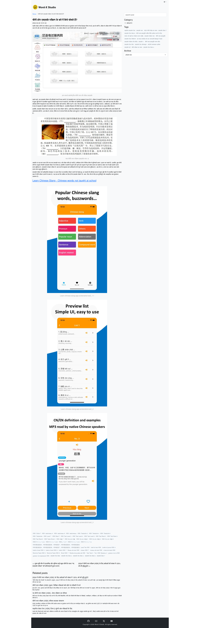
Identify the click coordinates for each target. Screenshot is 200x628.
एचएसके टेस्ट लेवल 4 (78, 556)
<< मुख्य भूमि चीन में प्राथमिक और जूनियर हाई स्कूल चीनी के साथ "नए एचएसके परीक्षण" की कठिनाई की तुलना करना (53, 564)
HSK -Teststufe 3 (83, 533)
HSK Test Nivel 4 (112, 536)
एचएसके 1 (141, 42)
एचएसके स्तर (139, 30)
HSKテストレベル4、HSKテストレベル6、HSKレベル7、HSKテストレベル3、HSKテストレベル (62, 542)
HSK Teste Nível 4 (49, 539)
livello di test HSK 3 (39, 550)
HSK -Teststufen (37, 536)
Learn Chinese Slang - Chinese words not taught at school (64, 180)
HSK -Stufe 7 (37, 533)
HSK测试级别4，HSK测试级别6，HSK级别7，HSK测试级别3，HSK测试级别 (56, 545)
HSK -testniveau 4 (47, 533)
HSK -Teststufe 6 (105, 533)
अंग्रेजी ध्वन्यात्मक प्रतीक (154, 44)
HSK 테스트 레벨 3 (82, 539)
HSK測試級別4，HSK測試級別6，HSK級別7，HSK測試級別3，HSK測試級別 (56, 547)
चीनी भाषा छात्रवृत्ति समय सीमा (152, 42)
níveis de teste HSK (109, 550)
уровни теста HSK (114, 553)
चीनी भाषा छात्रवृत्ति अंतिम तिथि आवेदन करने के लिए (149, 33)
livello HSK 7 (62, 550)
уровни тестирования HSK (41, 556)
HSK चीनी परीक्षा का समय (150, 30)
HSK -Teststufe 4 (94, 533)
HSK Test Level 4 (77, 536)
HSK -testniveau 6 (59, 533)
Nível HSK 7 (64, 553)
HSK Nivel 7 (56, 536)
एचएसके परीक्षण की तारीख (130, 42)
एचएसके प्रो (127, 47)
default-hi (129, 23)
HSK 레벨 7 (60, 539)
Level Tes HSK (85, 547)
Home (34, 14)
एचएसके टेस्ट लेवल (55, 556)
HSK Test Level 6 (89, 536)
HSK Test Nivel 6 (38, 539)
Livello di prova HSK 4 (108, 547)
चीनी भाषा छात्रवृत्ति (160, 36)
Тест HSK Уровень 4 (100, 553)
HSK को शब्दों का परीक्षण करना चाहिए (133, 36)
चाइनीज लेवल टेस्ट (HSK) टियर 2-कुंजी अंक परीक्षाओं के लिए (52, 608)
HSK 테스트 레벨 (70, 539)
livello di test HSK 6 (52, 550)
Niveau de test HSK (73, 550)
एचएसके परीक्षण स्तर (149, 36)
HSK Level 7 (47, 536)
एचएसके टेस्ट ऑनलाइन (140, 44)
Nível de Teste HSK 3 (39, 553)
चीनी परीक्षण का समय (137, 47)
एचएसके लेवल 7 (101, 556)
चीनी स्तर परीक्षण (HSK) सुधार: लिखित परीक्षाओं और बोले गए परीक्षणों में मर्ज (56, 585)
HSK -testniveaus (71, 533)
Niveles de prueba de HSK (77, 553)
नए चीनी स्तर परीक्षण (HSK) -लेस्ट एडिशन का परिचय (49, 593)
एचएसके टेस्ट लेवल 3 (66, 556)
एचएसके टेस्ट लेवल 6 (90, 556)
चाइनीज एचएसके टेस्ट (129, 30)
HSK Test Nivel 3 (101, 536)
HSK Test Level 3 (66, 536)
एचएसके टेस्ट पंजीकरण (130, 39)
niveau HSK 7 (85, 550)
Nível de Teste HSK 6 (53, 553)
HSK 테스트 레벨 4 (95, 539)
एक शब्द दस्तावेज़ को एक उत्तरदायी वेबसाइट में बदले (149, 39)
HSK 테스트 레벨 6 (107, 539)
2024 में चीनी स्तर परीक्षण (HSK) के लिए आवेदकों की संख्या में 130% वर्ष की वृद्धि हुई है (60, 577)
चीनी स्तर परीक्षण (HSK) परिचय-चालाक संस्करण (48, 600)
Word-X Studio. (100, 624)
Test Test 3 (90, 553)
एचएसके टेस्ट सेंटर (129, 44)
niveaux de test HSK (96, 550)
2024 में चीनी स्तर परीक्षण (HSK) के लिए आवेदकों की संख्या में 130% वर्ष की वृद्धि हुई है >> (99, 564)
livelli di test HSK (96, 547)
